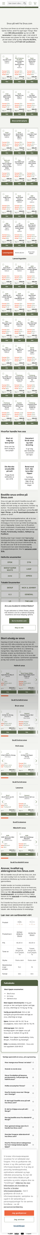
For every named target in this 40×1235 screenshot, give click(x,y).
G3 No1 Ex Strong (32, 934)
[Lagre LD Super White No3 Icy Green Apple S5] (16, 222)
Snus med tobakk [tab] (31, 252)
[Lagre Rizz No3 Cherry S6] (16, 320)
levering (33, 896)
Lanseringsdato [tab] (8, 253)
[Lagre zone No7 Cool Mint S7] (28, 131)
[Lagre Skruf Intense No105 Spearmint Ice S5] (16, 56)
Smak (4, 74)
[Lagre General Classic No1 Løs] (20, 794)
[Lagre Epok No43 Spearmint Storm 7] (28, 56)
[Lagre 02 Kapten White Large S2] (16, 401)
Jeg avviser (19, 1219)
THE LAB (29, 601)
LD (10, 601)
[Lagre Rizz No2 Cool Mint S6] (3, 320)
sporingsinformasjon (27, 512)
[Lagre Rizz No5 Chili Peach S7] (3, 346)
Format (4, 71)
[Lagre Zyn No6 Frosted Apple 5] (28, 92)
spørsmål (15, 896)
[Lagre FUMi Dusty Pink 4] (3, 194)
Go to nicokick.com (19, 621)
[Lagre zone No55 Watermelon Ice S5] (3, 92)
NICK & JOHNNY (29, 588)
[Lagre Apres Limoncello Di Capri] (28, 346)
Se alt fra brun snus (19, 740)
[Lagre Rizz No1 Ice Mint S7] (16, 346)
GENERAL (29, 594)
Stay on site (19, 628)
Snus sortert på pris (19, 121)
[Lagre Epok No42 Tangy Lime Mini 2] (16, 131)
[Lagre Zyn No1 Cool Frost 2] (3, 56)
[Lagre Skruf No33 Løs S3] (1, 794)
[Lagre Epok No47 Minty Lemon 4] (3, 264)
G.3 (9, 594)
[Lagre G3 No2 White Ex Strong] (1, 752)
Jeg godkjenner (19, 1213)
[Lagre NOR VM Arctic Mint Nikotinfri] (1, 834)
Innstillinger (19, 1226)
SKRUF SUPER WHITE (10, 569)
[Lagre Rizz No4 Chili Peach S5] (28, 320)
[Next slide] (36, 680)
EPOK (10, 562)
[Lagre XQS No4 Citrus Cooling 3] (28, 194)
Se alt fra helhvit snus (19, 700)
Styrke (4, 73)
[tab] (4, 695)
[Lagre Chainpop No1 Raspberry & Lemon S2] (16, 374)
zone (10, 576)
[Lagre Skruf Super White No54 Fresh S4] (20, 672)
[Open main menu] (3, 3)
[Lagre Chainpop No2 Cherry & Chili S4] (28, 374)
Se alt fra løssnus (19, 822)
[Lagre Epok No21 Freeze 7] (3, 131)
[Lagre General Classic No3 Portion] (20, 712)
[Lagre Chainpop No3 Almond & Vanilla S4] (28, 401)
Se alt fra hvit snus (19, 782)
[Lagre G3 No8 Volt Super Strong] (20, 752)
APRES (29, 576)
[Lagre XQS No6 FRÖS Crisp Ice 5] (3, 222)
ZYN (29, 562)
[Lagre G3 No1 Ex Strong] (1, 712)
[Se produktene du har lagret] (30, 3)
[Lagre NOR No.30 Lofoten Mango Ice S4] (3, 292)
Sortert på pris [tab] (19, 253)
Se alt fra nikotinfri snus (19, 862)
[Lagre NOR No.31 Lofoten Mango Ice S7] (28, 264)
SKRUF (10, 588)
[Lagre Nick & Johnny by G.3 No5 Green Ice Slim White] (3, 159)
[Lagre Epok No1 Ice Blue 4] (16, 92)
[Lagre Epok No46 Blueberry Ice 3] (16, 264)
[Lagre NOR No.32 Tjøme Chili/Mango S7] (16, 292)
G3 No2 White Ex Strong (19, 934)
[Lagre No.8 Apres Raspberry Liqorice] (28, 222)
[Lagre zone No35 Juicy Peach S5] (28, 159)
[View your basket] (35, 3)
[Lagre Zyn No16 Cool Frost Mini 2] (16, 159)
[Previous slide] (2, 680)
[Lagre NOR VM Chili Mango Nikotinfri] (20, 834)
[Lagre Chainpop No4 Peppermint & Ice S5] (3, 401)
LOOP (29, 569)
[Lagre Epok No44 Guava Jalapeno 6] (16, 194)
